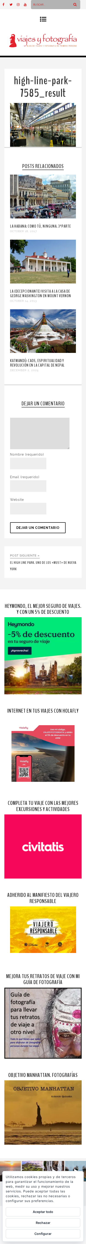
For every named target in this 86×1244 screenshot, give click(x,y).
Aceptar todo (43, 1212)
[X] (13, 4)
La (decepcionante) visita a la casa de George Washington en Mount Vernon (40, 294)
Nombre (27, 454)
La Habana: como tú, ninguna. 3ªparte (40, 226)
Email (24, 477)
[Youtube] (27, 4)
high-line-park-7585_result (43, 87)
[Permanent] (43, 217)
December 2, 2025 (24, 370)
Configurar (43, 1234)
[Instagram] (20, 4)
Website (17, 499)
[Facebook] (6, 4)
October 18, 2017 (23, 231)
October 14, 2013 (23, 300)
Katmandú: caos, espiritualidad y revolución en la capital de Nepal (37, 363)
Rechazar (43, 1223)
